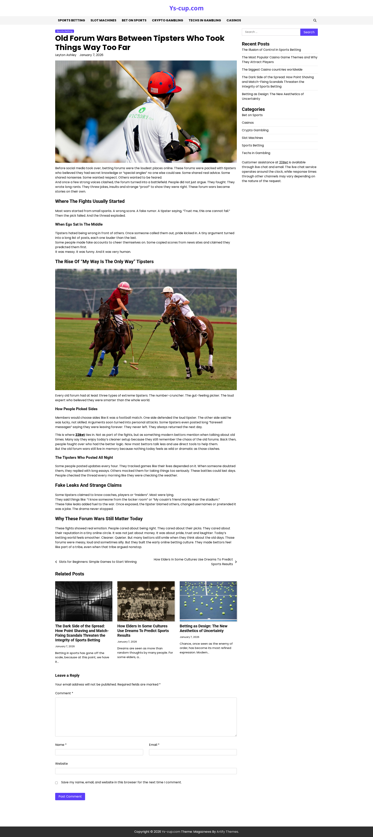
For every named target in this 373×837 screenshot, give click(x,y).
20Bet (283, 162)
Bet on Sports (134, 20)
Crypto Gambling (167, 20)
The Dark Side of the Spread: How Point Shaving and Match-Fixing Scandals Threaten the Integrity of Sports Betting (82, 633)
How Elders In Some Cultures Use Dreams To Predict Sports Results (143, 631)
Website (61, 763)
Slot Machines (103, 20)
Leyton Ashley (65, 55)
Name (61, 744)
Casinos (234, 20)
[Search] (315, 20)
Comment (64, 693)
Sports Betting (71, 20)
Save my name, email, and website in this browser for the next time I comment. (121, 782)
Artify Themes (227, 831)
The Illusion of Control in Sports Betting (271, 50)
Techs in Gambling (205, 20)
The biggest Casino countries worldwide (272, 69)
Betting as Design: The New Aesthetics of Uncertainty (203, 628)
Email (154, 744)
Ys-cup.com (186, 8)
